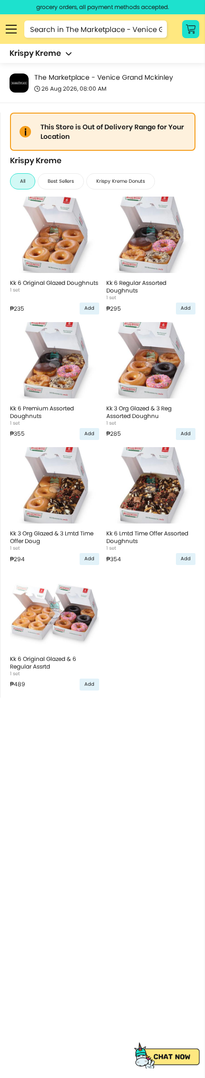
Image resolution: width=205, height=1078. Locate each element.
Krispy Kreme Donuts (120, 181)
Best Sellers (61, 181)
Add (89, 308)
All (22, 181)
